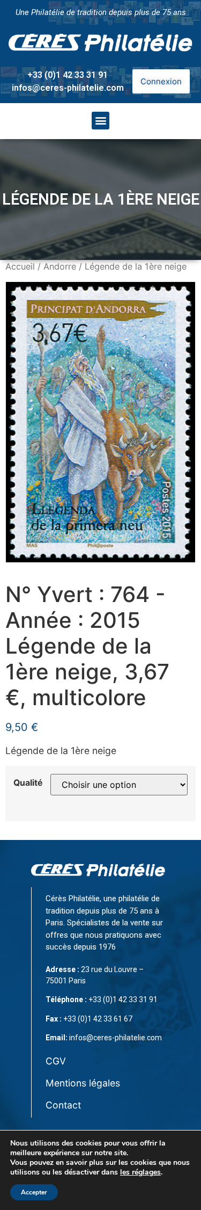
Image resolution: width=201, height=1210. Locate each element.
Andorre (59, 266)
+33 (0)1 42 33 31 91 (67, 75)
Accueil (20, 266)
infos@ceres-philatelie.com (68, 88)
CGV (56, 1061)
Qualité (27, 783)
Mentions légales (83, 1083)
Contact (63, 1105)
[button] (100, 120)
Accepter (34, 1192)
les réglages (140, 1172)
